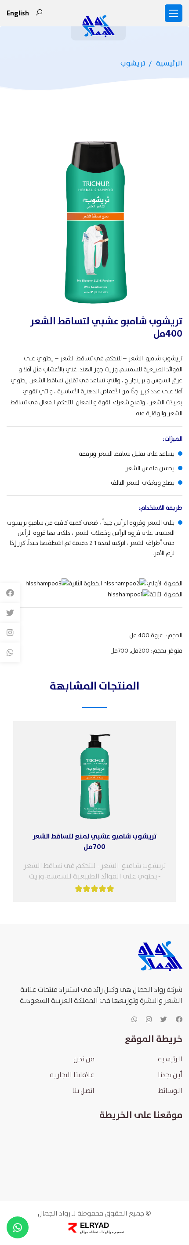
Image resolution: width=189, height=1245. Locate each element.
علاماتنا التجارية (72, 1075)
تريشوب (132, 63)
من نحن (83, 1059)
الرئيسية (169, 63)
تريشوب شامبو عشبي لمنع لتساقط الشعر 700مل (95, 841)
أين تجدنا (170, 1075)
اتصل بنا (83, 1090)
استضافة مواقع (91, 1232)
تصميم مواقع (114, 1232)
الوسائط (170, 1090)
